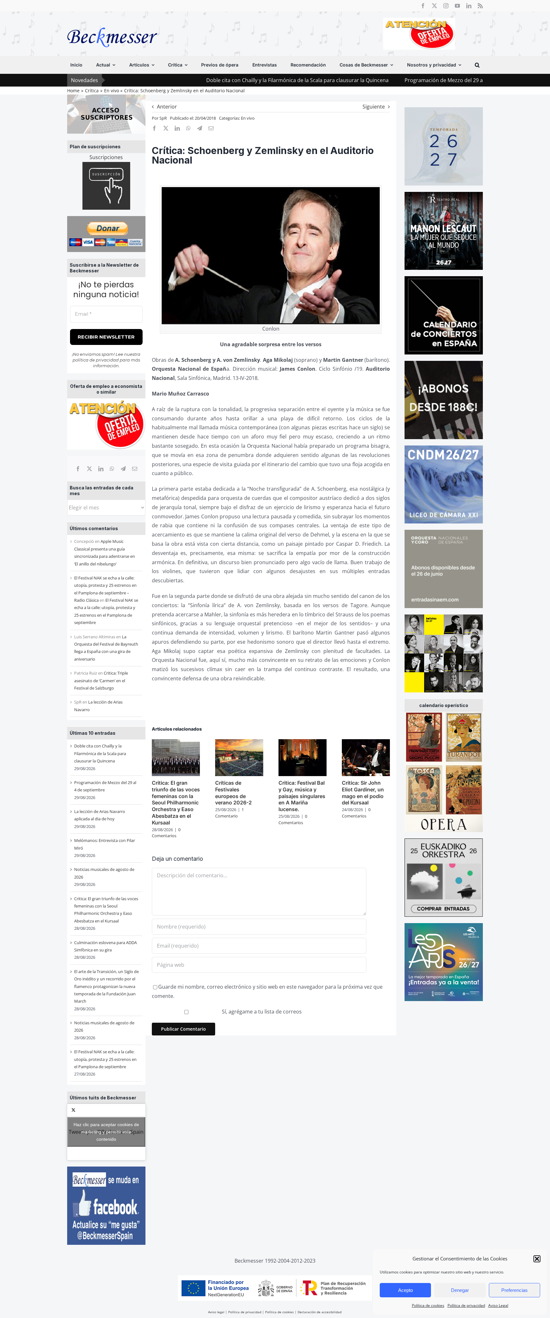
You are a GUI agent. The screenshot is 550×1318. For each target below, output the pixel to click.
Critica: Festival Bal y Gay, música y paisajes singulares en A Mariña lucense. (302, 796)
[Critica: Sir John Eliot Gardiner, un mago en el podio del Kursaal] (366, 742)
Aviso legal (216, 1312)
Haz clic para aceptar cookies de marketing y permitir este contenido (106, 1132)
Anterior (167, 106)
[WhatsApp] (112, 468)
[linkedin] (468, 5)
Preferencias (514, 1290)
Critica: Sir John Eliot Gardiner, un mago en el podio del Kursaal (363, 793)
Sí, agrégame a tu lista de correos (261, 1011)
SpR (163, 118)
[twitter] (434, 5)
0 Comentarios (166, 833)
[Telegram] (123, 468)
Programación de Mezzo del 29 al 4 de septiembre (396, 80)
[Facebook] (78, 468)
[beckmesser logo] (112, 22)
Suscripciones (106, 157)
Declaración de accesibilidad (320, 1312)
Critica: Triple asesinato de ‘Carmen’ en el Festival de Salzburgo (101, 680)
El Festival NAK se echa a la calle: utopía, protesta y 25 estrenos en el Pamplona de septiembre (105, 1059)
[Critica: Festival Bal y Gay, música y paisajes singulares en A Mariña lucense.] (303, 742)
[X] (89, 468)
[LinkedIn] (101, 468)
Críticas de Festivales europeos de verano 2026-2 (233, 793)
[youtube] (457, 5)
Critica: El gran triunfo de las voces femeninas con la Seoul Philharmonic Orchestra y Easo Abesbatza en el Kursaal (176, 803)
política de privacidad (96, 359)
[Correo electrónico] (134, 468)
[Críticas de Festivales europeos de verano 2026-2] (239, 742)
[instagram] (445, 5)
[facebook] (423, 5)
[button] (537, 1259)
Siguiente (374, 106)
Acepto (405, 1290)
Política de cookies (428, 1305)
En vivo (248, 118)
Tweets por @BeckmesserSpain (106, 1132)
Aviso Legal (498, 1305)
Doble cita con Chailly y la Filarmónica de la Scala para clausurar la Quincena (229, 80)
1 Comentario (229, 813)
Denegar (460, 1290)
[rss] (480, 5)
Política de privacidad (466, 1305)
